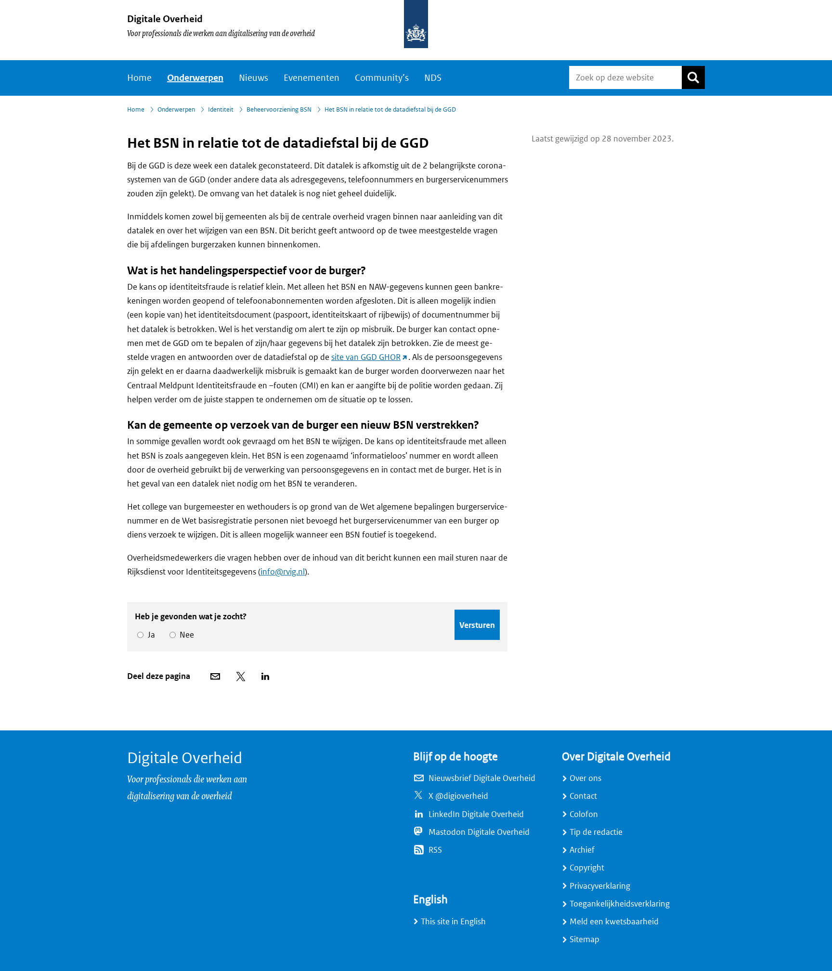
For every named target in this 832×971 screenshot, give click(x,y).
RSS (435, 850)
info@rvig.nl (282, 572)
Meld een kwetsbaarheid (614, 922)
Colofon (584, 814)
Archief (582, 850)
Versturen (477, 625)
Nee (185, 635)
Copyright (587, 868)
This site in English (453, 922)
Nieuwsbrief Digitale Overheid (482, 778)
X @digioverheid (458, 796)
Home (139, 78)
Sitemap (584, 939)
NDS (433, 78)
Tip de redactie (596, 832)
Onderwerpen (195, 78)
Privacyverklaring (600, 886)
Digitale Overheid (165, 19)
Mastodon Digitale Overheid (479, 832)
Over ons (585, 778)
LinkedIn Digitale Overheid (476, 814)
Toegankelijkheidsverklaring (620, 904)
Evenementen (311, 78)
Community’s (382, 78)
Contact (583, 796)
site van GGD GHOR (369, 357)
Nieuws (253, 78)
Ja (150, 635)
